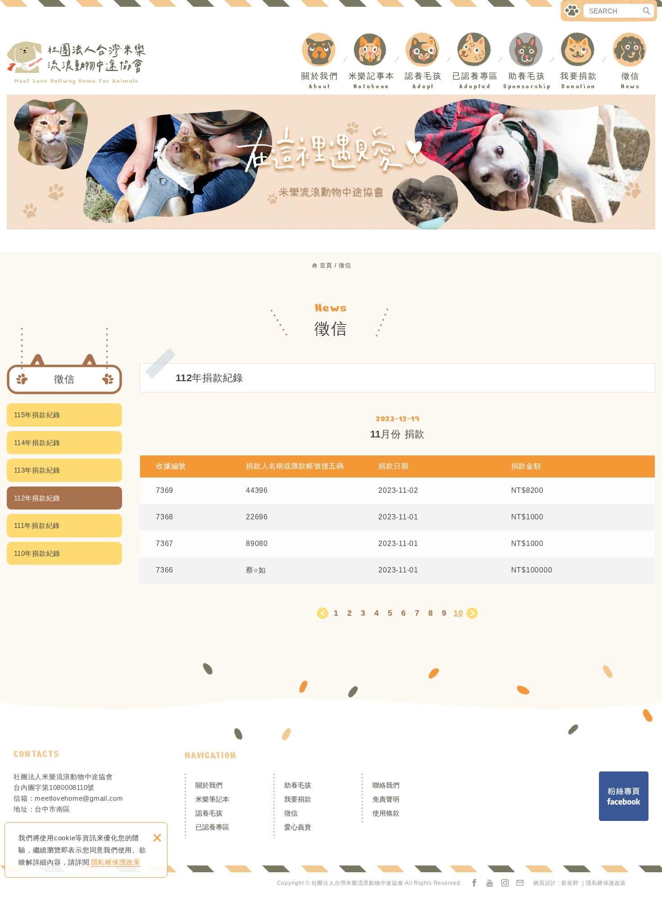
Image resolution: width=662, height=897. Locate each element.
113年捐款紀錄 (37, 470)
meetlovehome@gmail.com (79, 798)
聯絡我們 (385, 785)
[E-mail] (520, 883)
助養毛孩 (297, 785)
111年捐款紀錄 (37, 525)
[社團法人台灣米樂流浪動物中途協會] (76, 63)
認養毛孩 (208, 813)
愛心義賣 (297, 827)
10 (458, 613)
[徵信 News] (633, 38)
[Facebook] (474, 883)
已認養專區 (212, 827)
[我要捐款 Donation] (581, 38)
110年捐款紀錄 (37, 553)
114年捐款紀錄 (37, 442)
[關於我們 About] (322, 38)
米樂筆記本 (212, 799)
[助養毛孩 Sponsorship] (529, 38)
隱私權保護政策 (116, 862)
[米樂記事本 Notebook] (374, 38)
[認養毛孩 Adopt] (426, 38)
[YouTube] (490, 883)
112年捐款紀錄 (37, 498)
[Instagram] (505, 883)
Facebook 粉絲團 (623, 796)
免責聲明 (385, 799)
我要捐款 (297, 799)
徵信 (291, 813)
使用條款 (385, 813)
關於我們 (208, 785)
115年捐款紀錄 (37, 415)
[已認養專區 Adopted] (478, 38)
